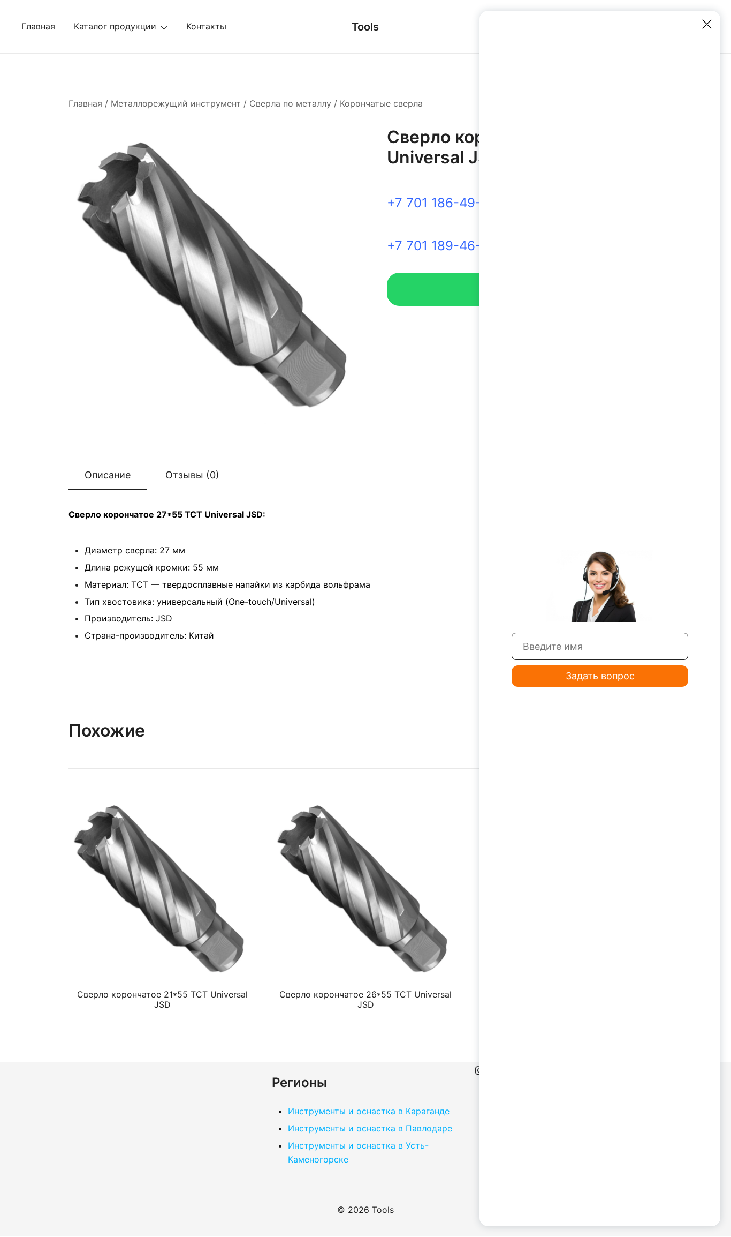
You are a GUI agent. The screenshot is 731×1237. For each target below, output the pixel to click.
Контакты (206, 26)
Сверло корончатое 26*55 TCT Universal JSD (365, 999)
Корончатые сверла (381, 103)
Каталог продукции (115, 26)
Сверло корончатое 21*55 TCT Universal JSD (162, 999)
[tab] (107, 476)
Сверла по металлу (290, 103)
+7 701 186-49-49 (442, 203)
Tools (365, 26)
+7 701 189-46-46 (442, 245)
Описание (108, 475)
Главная (38, 26)
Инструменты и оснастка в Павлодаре (370, 1128)
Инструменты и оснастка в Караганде (369, 1111)
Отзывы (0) (192, 475)
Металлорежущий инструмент (176, 103)
